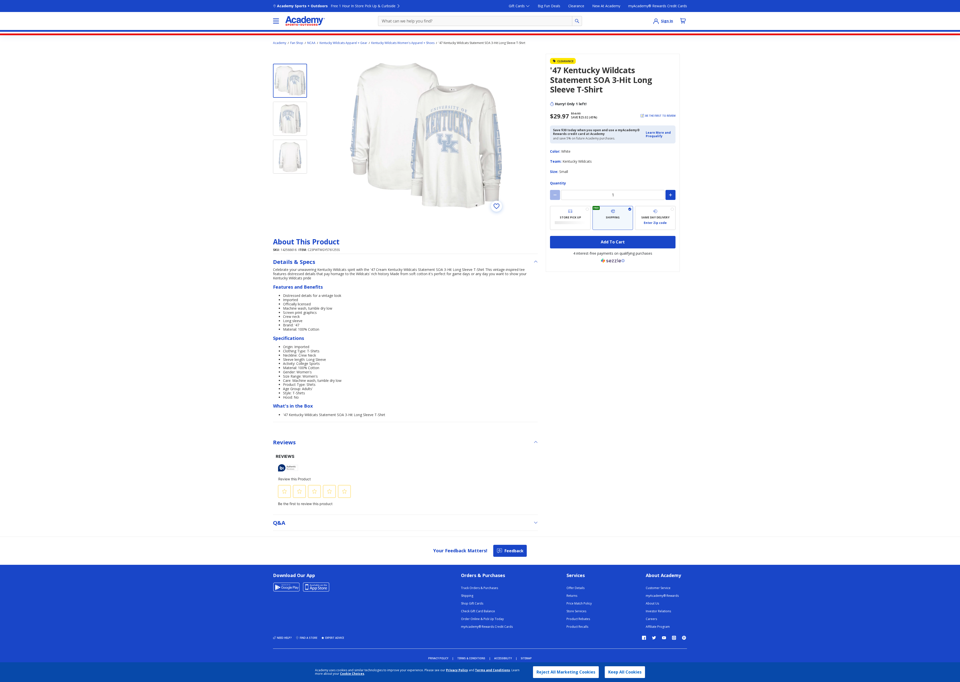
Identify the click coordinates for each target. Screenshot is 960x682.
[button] (659, 134)
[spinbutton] (612, 195)
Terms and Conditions (492, 670)
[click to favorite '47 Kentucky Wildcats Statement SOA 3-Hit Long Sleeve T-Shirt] (496, 206)
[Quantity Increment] (671, 195)
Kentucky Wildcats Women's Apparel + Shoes (402, 43)
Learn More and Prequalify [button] (658, 134)
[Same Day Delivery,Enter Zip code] (655, 218)
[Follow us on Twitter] (654, 638)
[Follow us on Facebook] (644, 638)
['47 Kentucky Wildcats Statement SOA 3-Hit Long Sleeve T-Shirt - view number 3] (290, 156)
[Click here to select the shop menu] (276, 21)
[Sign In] (656, 21)
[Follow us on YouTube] (664, 638)
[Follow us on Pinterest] (684, 638)
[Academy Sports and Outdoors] (305, 21)
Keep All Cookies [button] (625, 672)
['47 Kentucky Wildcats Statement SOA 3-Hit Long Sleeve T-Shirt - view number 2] (290, 118)
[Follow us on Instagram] (674, 638)
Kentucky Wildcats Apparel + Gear (343, 43)
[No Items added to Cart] (683, 21)
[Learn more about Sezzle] (613, 261)
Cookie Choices (352, 674)
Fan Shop (296, 43)
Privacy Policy (457, 670)
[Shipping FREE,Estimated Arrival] (613, 218)
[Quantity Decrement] (555, 195)
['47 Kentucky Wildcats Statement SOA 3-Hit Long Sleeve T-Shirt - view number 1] (290, 80)
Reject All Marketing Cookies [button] (565, 672)
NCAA (311, 43)
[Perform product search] (577, 21)
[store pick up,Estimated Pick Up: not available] (570, 218)
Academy (279, 43)
